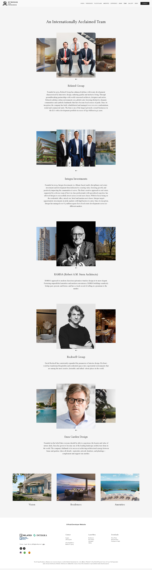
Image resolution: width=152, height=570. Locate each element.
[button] (75, 79)
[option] (25, 553)
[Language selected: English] (26, 552)
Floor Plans (98, 3)
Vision (82, 3)
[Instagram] (21, 548)
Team (125, 3)
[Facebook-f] (24, 548)
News (136, 3)
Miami (120, 3)
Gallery (130, 3)
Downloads (114, 535)
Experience (114, 3)
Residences (89, 3)
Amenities (106, 3)
